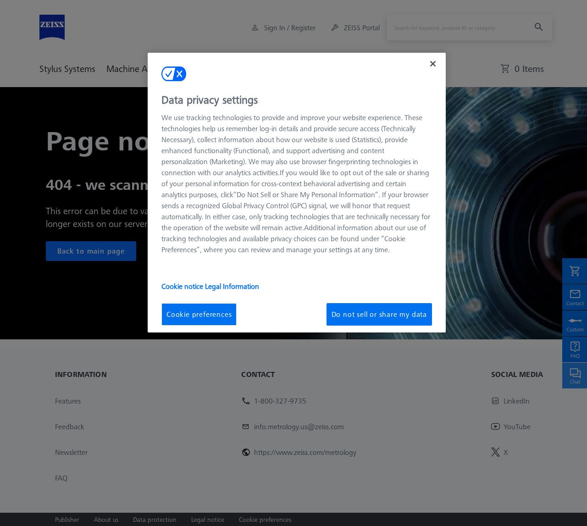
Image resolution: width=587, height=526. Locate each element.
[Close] (433, 64)
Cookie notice (183, 286)
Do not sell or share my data (379, 314)
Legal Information (232, 286)
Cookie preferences (199, 314)
